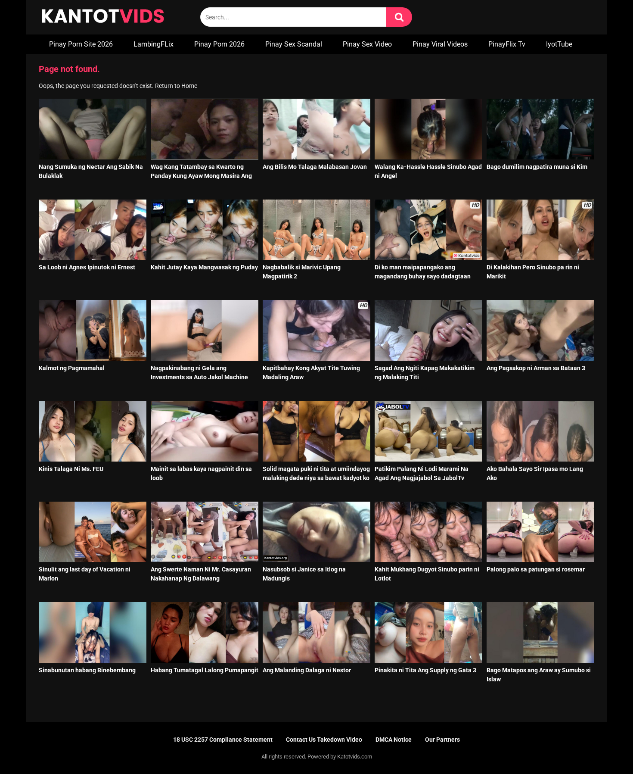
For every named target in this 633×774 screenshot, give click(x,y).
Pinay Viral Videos (440, 44)
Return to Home (176, 85)
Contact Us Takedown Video (324, 739)
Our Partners (442, 739)
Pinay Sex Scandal (293, 44)
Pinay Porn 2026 (219, 44)
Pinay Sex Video (367, 44)
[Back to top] (604, 748)
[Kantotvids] (103, 17)
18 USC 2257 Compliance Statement (223, 739)
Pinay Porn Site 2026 (81, 44)
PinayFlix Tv (506, 44)
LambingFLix (153, 44)
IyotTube (559, 44)
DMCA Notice (393, 739)
